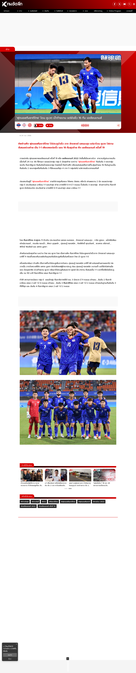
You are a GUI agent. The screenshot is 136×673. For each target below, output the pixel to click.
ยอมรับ (10, 655)
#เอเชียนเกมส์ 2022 (28, 506)
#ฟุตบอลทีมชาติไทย (68, 501)
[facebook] (115, 4)
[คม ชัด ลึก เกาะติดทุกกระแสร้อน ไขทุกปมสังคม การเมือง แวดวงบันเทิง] (68, 4)
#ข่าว (44, 501)
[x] (120, 4)
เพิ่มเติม (5, 651)
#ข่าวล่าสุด (25, 501)
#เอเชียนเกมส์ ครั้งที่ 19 (47, 506)
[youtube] (125, 4)
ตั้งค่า (10, 659)
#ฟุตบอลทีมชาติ (84, 501)
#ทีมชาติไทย (53, 501)
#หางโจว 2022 (98, 501)
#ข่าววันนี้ (35, 501)
